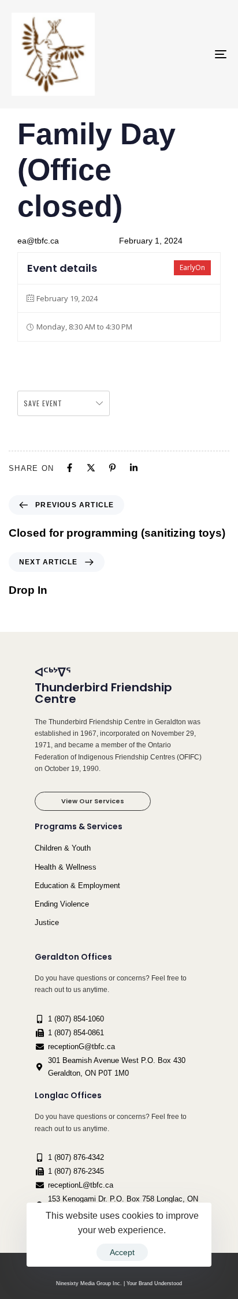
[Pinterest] (112, 467)
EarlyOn (192, 267)
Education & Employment (77, 885)
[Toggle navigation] (190, 54)
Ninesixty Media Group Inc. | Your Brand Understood (119, 1283)
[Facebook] (69, 467)
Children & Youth (63, 848)
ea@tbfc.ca (38, 240)
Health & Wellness (65, 867)
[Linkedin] (133, 467)
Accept (122, 1252)
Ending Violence (62, 904)
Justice (47, 922)
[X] (91, 467)
